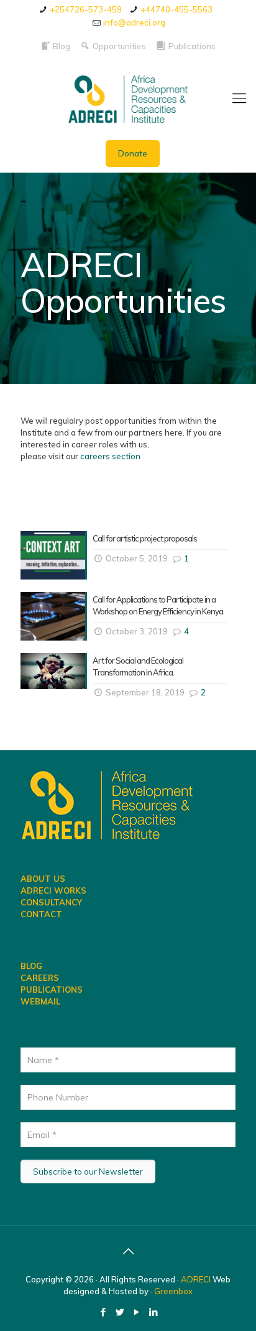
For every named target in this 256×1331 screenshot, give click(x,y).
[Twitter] (119, 1312)
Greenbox (173, 1291)
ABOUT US (43, 879)
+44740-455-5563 (176, 9)
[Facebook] (102, 1312)
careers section (110, 456)
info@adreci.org (134, 22)
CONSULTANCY (51, 902)
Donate (132, 153)
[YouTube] (136, 1312)
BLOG (31, 966)
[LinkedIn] (153, 1312)
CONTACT (41, 914)
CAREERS (40, 978)
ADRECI (197, 1279)
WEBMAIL (40, 1001)
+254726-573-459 (86, 9)
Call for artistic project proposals (145, 538)
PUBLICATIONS (52, 990)
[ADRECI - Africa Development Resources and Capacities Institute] (128, 98)
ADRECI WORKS (53, 890)
